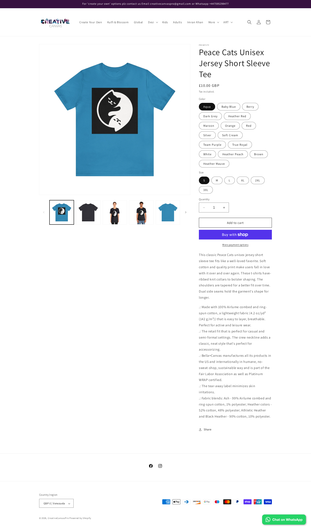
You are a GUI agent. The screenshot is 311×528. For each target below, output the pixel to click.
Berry (250, 107)
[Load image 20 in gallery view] (168, 212)
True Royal (240, 145)
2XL (257, 180)
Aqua (207, 107)
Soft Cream (230, 135)
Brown (258, 154)
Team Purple (212, 145)
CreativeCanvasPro (58, 518)
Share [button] (208, 429)
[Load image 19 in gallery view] (141, 212)
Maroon (208, 126)
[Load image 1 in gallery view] (62, 212)
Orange (230, 126)
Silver (207, 135)
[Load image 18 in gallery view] (115, 212)
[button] (153, 22)
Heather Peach (233, 154)
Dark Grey (210, 116)
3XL (205, 190)
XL (243, 180)
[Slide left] (43, 212)
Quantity (204, 199)
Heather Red (237, 116)
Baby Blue (229, 107)
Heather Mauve (214, 164)
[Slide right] (185, 212)
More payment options (235, 244)
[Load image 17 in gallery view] (88, 212)
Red (249, 126)
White (207, 154)
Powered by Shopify (80, 518)
